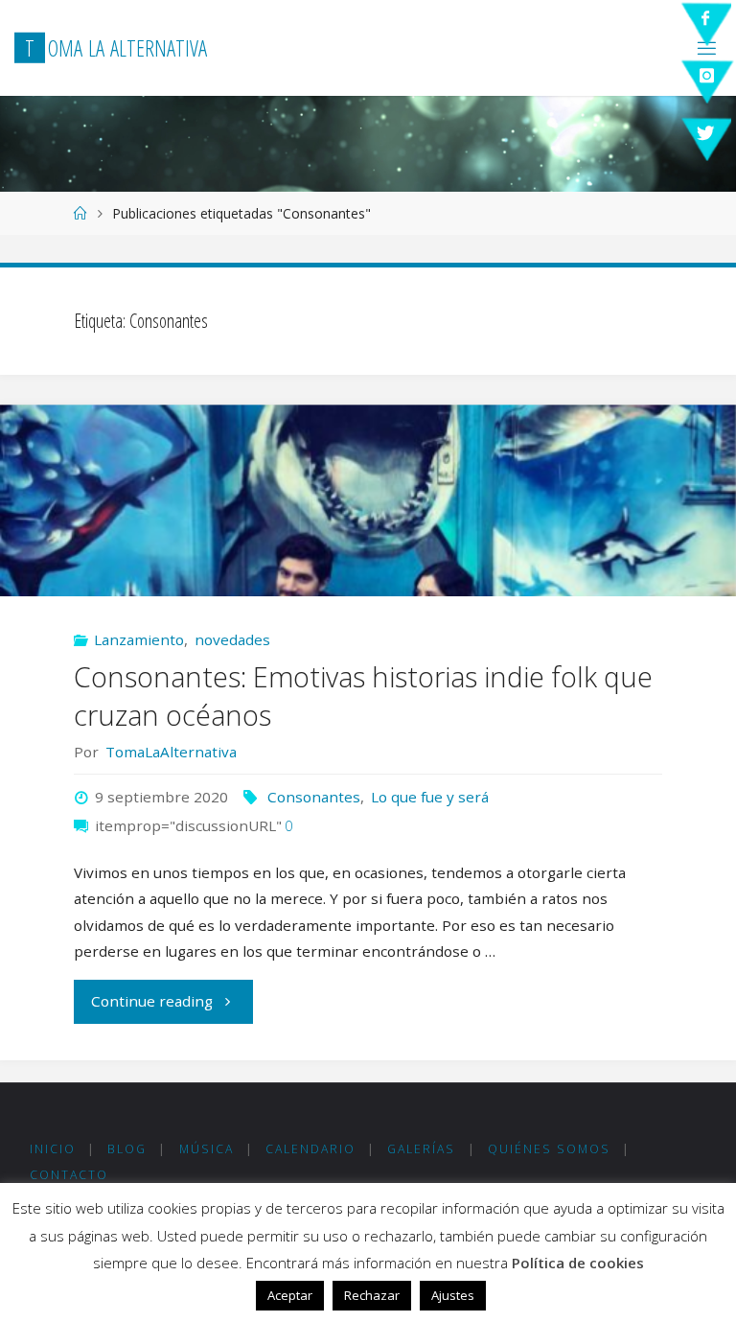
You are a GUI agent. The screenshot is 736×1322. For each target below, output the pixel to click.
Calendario (310, 1149)
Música (206, 1149)
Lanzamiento (139, 639)
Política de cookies (578, 1262)
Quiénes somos (549, 1149)
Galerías (421, 1149)
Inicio (53, 1149)
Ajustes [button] (452, 1295)
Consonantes (313, 796)
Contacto (69, 1175)
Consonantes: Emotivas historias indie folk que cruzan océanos (363, 695)
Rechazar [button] (372, 1295)
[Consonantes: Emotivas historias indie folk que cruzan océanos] (368, 548)
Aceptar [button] (289, 1295)
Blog (127, 1149)
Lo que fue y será (430, 796)
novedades (232, 639)
